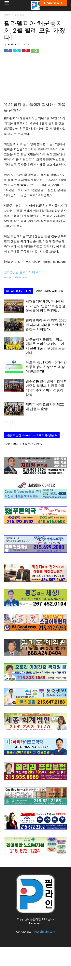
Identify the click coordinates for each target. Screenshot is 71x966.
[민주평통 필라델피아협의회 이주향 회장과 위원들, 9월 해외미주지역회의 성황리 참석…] (14, 386)
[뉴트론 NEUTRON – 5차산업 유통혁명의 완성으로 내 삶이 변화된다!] (14, 367)
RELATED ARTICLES (18, 291)
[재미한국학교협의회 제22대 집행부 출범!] (14, 409)
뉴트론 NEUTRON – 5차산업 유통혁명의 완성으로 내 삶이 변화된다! (46, 366)
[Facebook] (8, 53)
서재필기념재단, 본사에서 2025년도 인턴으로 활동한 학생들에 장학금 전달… (45, 305)
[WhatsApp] (35, 53)
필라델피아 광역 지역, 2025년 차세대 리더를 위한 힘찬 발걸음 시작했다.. (46, 324)
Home (7, 14)
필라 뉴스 (19, 14)
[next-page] (12, 423)
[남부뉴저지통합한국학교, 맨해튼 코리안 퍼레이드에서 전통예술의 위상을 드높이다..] (14, 344)
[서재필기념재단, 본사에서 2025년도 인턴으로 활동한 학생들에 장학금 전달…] (14, 306)
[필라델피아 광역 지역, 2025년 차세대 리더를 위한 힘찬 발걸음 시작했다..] (14, 325)
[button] (6, 5)
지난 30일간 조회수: (19, 444)
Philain (11, 44)
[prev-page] (6, 423)
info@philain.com (43, 931)
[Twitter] (17, 53)
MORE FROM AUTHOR (49, 291)
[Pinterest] (26, 53)
